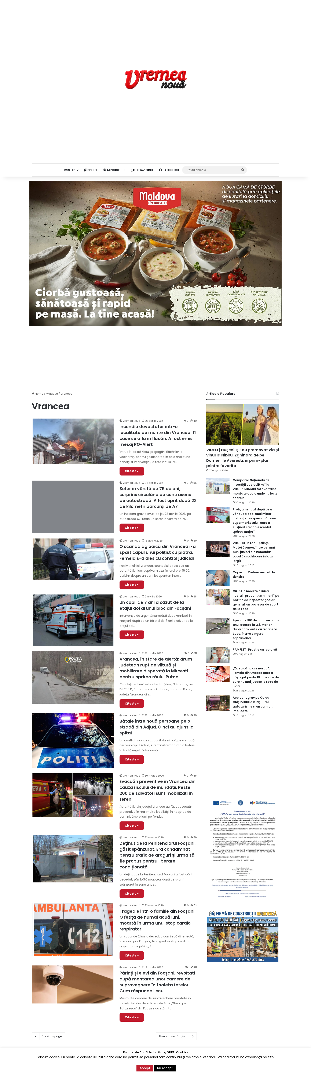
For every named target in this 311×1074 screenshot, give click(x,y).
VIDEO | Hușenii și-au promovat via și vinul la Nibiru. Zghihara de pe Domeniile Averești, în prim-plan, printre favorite (242, 458)
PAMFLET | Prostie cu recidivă (255, 649)
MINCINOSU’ (115, 170)
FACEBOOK (170, 170)
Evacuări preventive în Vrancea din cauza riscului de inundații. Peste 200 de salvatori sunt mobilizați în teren (157, 790)
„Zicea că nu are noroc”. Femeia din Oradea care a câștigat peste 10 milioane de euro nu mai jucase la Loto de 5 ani (256, 677)
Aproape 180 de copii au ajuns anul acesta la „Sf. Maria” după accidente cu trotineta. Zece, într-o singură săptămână (256, 629)
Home (38, 394)
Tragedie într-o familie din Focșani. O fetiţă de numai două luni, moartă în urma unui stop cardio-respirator (157, 920)
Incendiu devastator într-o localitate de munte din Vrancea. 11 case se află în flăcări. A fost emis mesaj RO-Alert (158, 435)
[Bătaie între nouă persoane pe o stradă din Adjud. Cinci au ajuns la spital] (73, 740)
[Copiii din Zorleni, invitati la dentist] (218, 578)
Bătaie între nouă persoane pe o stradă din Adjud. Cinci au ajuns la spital (157, 727)
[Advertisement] (155, 29)
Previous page (52, 1036)
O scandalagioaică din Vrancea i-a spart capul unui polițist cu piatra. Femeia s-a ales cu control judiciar (158, 552)
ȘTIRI (71, 170)
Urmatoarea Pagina (173, 1036)
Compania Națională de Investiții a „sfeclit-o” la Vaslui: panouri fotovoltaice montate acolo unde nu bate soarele (255, 489)
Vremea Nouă (131, 421)
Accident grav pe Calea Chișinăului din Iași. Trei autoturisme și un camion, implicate (253, 704)
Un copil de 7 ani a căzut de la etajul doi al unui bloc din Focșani (155, 605)
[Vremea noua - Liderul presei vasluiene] (156, 79)
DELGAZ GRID (142, 170)
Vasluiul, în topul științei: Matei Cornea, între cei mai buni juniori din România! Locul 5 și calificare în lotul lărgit (254, 552)
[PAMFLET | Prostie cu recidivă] (218, 655)
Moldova (52, 394)
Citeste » (132, 471)
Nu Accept (165, 1068)
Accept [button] (144, 1068)
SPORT (92, 170)
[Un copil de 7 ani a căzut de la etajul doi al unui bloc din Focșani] (73, 620)
